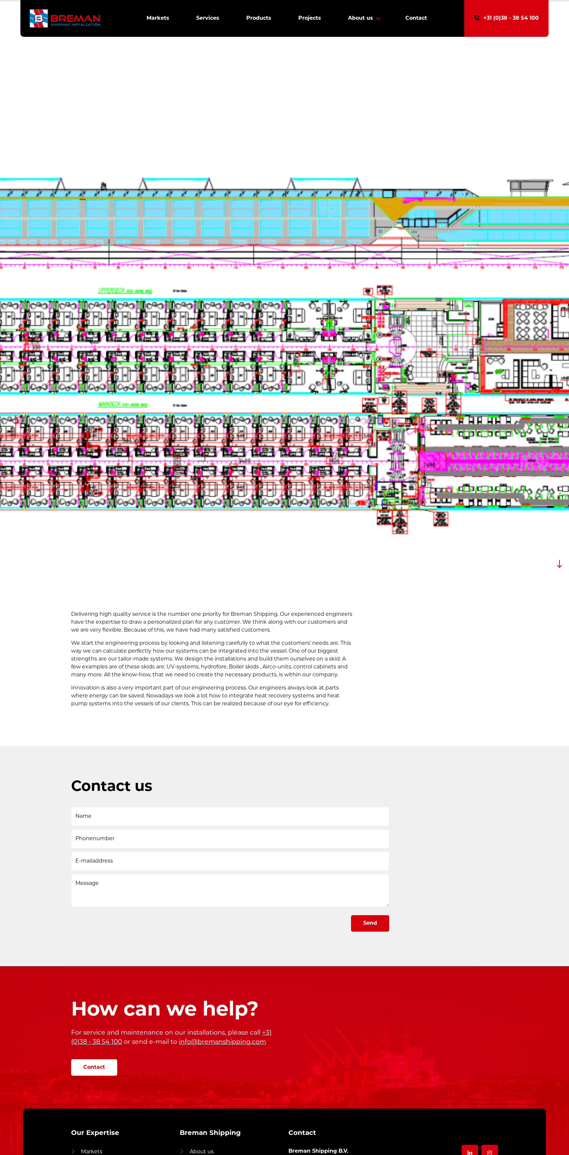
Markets (158, 18)
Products (258, 18)
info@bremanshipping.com (222, 1042)
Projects (309, 18)
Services (207, 18)
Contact (416, 18)
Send (370, 923)
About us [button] (360, 18)
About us (201, 1152)
